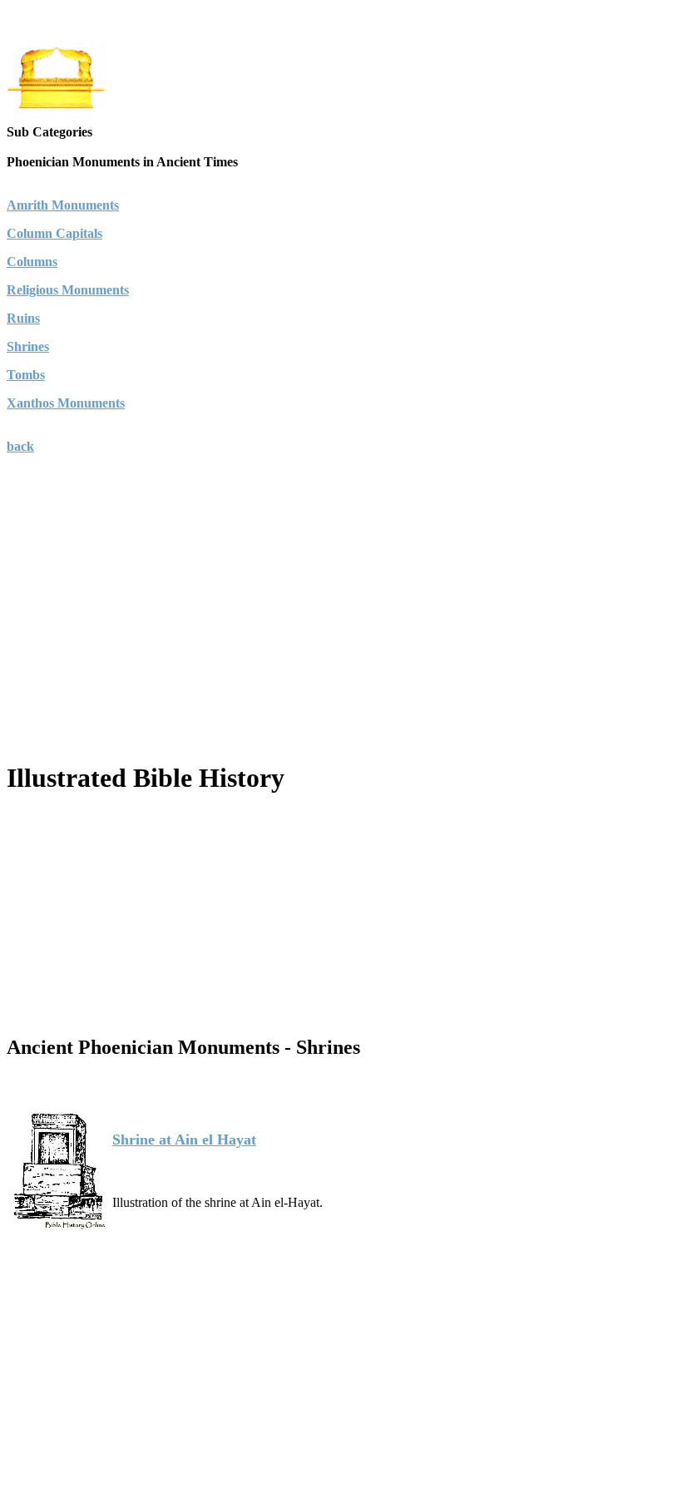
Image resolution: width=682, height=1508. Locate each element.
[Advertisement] (341, 628)
